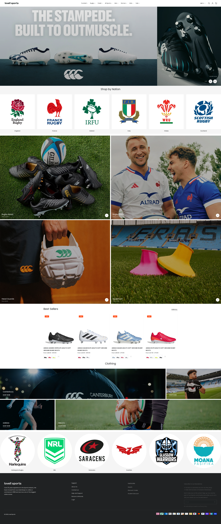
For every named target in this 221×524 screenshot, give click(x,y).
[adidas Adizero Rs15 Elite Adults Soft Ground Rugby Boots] (59, 330)
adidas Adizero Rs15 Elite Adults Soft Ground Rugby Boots (57, 349)
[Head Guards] (55, 262)
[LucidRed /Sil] (122, 356)
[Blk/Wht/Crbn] (118, 356)
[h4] (83, 384)
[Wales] (166, 111)
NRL (54, 470)
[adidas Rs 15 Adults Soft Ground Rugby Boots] (161, 330)
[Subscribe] (215, 501)
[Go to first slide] (215, 81)
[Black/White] (45, 356)
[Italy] (129, 111)
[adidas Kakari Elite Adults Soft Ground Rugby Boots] (93, 330)
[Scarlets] (129, 450)
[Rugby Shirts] (166, 177)
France (54, 131)
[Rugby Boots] (55, 177)
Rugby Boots (7, 214)
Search (130, 486)
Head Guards (8, 299)
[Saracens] (92, 450)
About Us (74, 486)
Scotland (203, 131)
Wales (166, 131)
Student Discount (133, 493)
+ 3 (58, 356)
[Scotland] (203, 111)
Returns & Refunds (77, 496)
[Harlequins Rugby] (17, 450)
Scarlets (129, 470)
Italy (129, 131)
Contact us (75, 489)
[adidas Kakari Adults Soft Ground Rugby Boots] (127, 330)
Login (73, 499)
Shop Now (6, 395)
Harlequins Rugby (17, 470)
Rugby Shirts (118, 214)
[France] (54, 111)
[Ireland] (92, 111)
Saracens (92, 470)
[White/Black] (126, 356)
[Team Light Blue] (113, 356)
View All (174, 309)
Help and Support (77, 493)
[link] (166, 450)
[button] (216, 3)
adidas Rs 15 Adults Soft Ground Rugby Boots (160, 349)
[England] (17, 111)
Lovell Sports (11, 514)
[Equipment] (166, 262)
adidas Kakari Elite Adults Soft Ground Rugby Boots (92, 349)
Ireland (91, 131)
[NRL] (54, 450)
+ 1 (130, 356)
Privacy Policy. (203, 505)
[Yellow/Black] (54, 356)
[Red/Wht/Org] (147, 356)
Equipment (118, 299)
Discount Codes (133, 489)
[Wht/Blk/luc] (88, 356)
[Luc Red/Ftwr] (49, 356)
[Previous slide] (210, 81)
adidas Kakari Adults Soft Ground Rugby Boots (127, 349)
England (17, 131)
